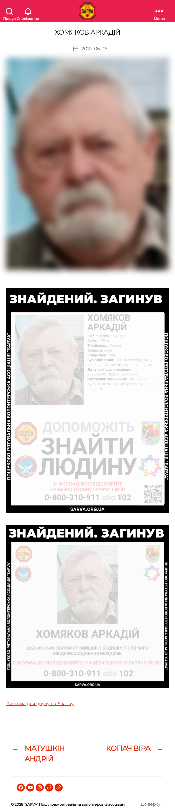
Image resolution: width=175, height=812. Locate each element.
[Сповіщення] (28, 11)
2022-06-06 (94, 48)
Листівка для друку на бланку (40, 703)
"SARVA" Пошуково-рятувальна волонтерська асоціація (74, 804)
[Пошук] (9, 11)
